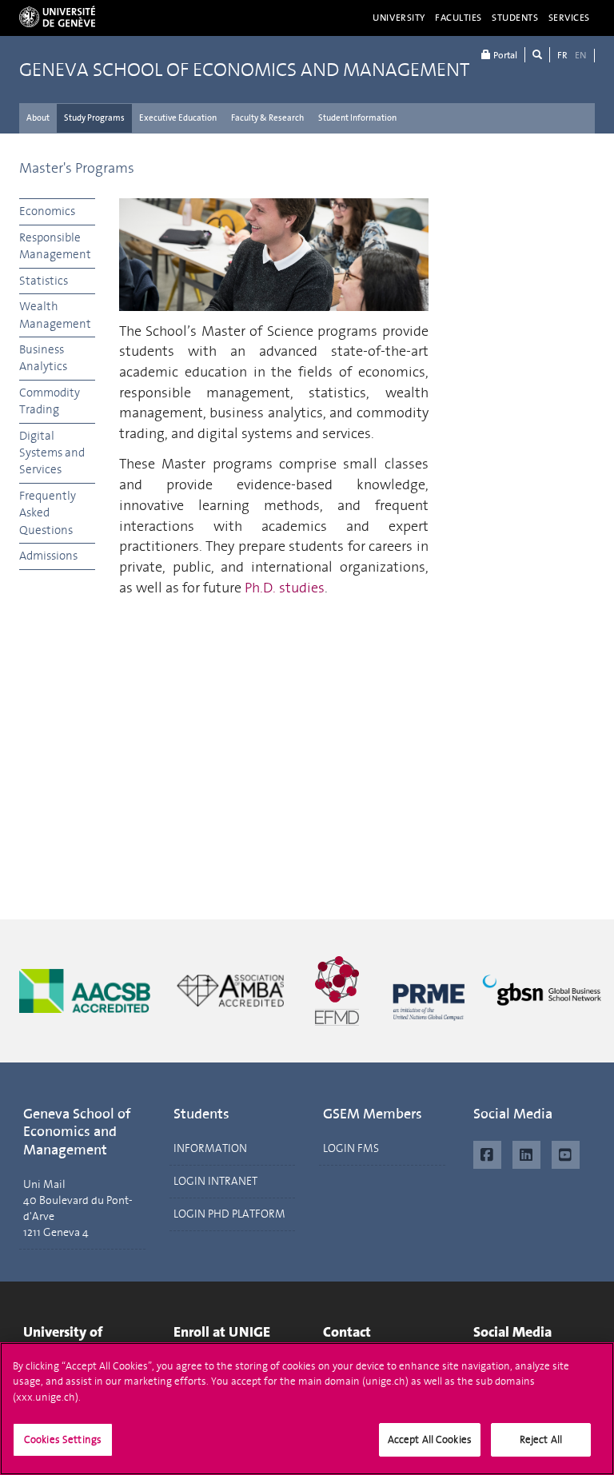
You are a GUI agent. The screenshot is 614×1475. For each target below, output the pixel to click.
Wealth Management (55, 314)
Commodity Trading (49, 401)
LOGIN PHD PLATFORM (229, 1214)
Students (515, 17)
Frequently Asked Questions (47, 513)
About (38, 118)
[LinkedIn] (526, 1153)
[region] (307, 1408)
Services (569, 17)
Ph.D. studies (285, 587)
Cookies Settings (63, 1439)
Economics (47, 211)
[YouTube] (566, 1153)
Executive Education (178, 118)
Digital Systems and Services (52, 453)
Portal (504, 55)
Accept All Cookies (430, 1439)
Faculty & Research (267, 118)
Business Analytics (43, 357)
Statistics (43, 281)
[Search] (537, 54)
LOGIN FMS (351, 1148)
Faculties (458, 17)
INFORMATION (210, 1148)
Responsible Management (55, 245)
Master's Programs (76, 167)
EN (580, 55)
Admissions (48, 556)
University (399, 17)
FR (562, 55)
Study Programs (94, 118)
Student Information (357, 118)
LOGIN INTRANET (215, 1181)
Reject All (541, 1439)
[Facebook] (487, 1153)
